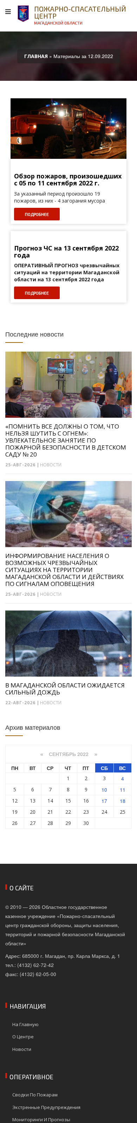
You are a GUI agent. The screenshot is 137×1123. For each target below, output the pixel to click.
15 (68, 800)
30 (86, 823)
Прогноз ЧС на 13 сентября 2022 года (66, 252)
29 (68, 823)
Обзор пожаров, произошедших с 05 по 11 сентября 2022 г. (68, 180)
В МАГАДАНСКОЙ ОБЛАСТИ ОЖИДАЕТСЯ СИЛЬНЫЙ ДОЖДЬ (65, 689)
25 (122, 811)
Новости (50, 465)
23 (86, 811)
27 (32, 823)
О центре (23, 1036)
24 (104, 811)
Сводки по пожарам (35, 1095)
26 (15, 823)
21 (50, 811)
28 (50, 823)
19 (15, 811)
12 (15, 800)
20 (32, 811)
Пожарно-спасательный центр (80, 15)
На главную (25, 1024)
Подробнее (37, 214)
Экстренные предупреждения (46, 1107)
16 (86, 800)
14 (50, 800)
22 (68, 811)
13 (32, 800)
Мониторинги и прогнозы (41, 1119)
